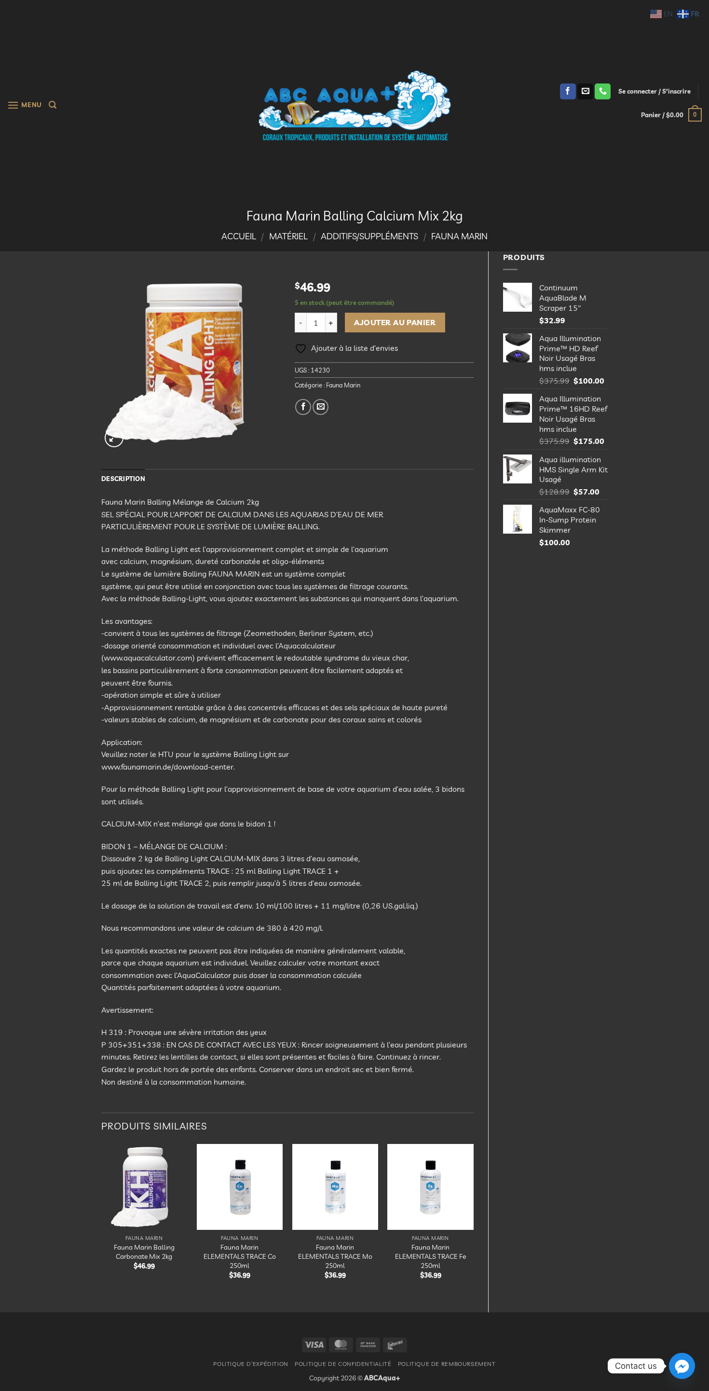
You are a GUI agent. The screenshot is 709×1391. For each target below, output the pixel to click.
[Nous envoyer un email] (585, 91)
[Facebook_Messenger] (682, 1366)
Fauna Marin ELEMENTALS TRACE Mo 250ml (335, 1256)
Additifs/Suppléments (369, 236)
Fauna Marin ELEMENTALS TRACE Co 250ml (240, 1256)
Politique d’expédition (250, 1363)
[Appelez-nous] (603, 91)
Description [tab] (123, 478)
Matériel (288, 236)
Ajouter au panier (395, 322)
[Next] (473, 1220)
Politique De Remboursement (447, 1363)
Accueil (238, 236)
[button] (24, 105)
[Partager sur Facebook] (303, 407)
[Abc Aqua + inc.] (354, 105)
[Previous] (102, 1220)
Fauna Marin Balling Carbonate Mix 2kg (144, 1252)
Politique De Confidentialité (343, 1363)
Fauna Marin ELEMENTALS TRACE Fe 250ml (430, 1256)
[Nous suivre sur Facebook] (568, 91)
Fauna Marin (459, 236)
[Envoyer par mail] (320, 407)
